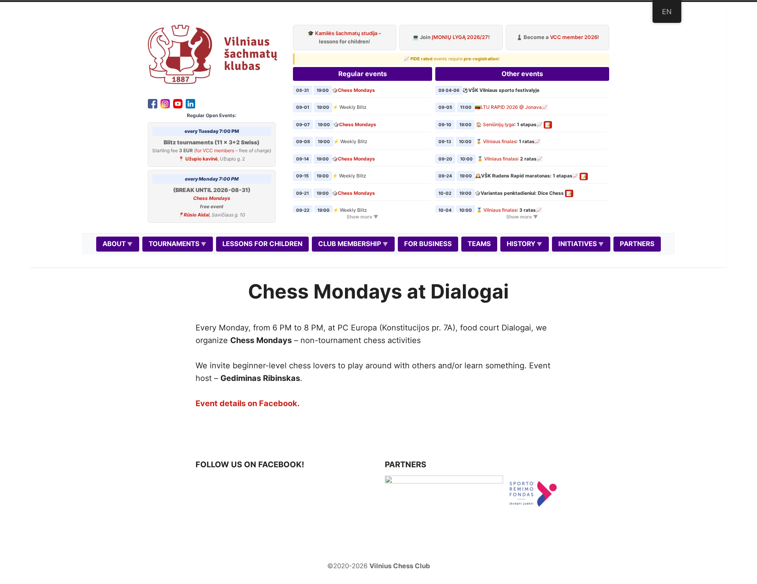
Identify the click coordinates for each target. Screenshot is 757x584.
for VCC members (215, 150)
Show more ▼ (362, 217)
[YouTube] (178, 103)
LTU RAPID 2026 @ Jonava (511, 107)
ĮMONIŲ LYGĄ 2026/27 (460, 37)
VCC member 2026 (573, 37)
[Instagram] (165, 103)
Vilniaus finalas (499, 141)
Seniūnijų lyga (498, 124)
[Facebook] (152, 103)
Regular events (362, 74)
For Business (428, 244)
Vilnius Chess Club (399, 566)
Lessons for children (262, 244)
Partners (637, 244)
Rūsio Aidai (196, 215)
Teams (479, 244)
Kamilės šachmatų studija (346, 33)
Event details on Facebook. (248, 403)
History (521, 244)
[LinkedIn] (190, 103)
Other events (522, 74)
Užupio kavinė (201, 159)
